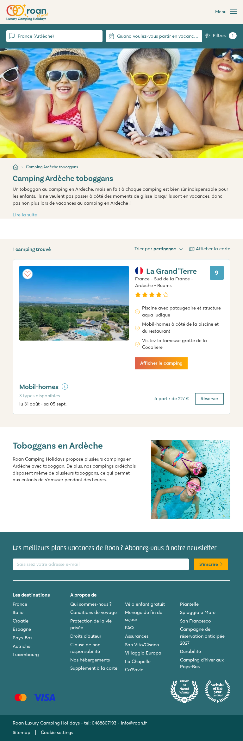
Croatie (20, 621)
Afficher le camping (161, 363)
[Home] (15, 167)
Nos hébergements (90, 660)
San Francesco (195, 621)
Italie (18, 612)
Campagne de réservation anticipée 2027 (202, 636)
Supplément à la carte (93, 668)
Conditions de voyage (93, 612)
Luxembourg (26, 654)
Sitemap (21, 732)
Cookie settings (57, 732)
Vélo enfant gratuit (145, 604)
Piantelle (189, 604)
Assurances (136, 636)
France (20, 604)
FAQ (129, 627)
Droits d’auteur (85, 636)
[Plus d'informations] (65, 386)
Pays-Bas (22, 638)
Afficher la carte (213, 249)
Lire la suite (25, 215)
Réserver (209, 398)
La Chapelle (138, 661)
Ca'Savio (134, 670)
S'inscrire (208, 564)
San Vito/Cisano (142, 645)
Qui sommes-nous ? (90, 604)
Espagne (22, 629)
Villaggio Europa (143, 653)
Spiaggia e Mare (197, 612)
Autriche (21, 646)
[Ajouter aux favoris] (27, 274)
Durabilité (190, 651)
